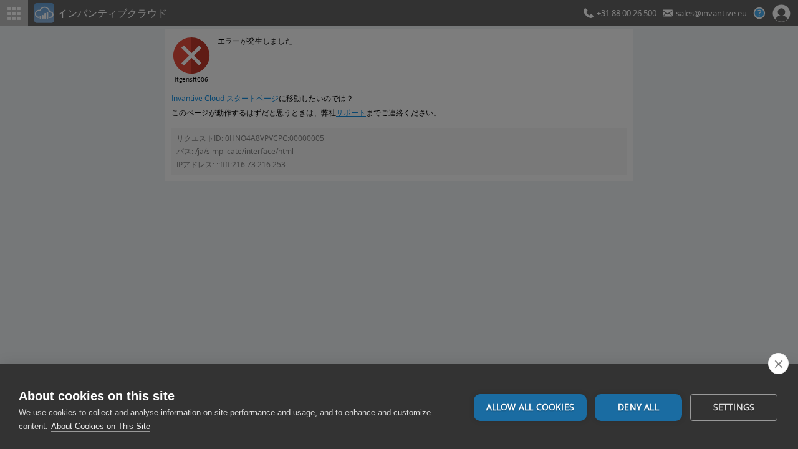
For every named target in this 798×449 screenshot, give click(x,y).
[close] (778, 363)
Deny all (638, 407)
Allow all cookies (530, 407)
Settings (734, 407)
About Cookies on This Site (100, 426)
